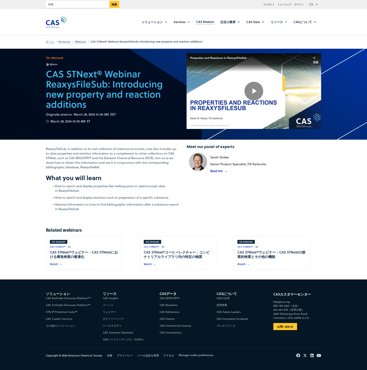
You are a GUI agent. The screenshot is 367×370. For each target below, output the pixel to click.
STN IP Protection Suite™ (61, 312)
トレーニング (284, 4)
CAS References (169, 312)
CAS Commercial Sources (175, 326)
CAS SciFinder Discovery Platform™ (68, 305)
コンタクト (268, 4)
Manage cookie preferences (196, 355)
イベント (108, 305)
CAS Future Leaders (229, 312)
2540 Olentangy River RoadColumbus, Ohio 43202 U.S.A (291, 316)
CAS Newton (205, 21)
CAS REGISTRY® (169, 298)
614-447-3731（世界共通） (288, 310)
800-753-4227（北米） (286, 306)
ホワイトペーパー (113, 319)
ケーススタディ (112, 326)
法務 (109, 355)
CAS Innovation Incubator (232, 319)
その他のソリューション (60, 326)
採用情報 (222, 305)
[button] (314, 4)
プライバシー (125, 355)
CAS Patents (167, 319)
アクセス (168, 355)
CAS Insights (110, 298)
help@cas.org (281, 302)
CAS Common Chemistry (118, 332)
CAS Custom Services (59, 319)
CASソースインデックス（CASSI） (124, 339)
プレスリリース (226, 326)
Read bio (216, 171)
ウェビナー (109, 312)
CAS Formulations (171, 332)
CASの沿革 (223, 298)
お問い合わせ (285, 327)
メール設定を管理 (148, 355)
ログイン (299, 4)
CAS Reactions (169, 305)
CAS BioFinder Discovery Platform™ (68, 298)
